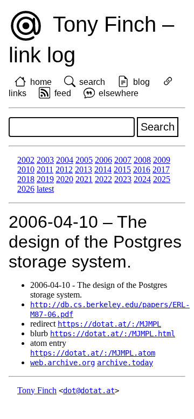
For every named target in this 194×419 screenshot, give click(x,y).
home (41, 81)
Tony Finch (37, 390)
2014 (103, 169)
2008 (142, 159)
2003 (45, 159)
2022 (103, 179)
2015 (122, 169)
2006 (103, 159)
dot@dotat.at (89, 390)
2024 (142, 179)
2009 (161, 159)
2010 (25, 169)
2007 (122, 159)
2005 (84, 159)
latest (45, 188)
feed (62, 93)
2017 (161, 169)
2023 (122, 179)
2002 (25, 159)
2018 (25, 179)
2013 (83, 169)
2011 (45, 169)
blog (141, 81)
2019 (45, 179)
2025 (161, 179)
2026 (25, 188)
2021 (84, 179)
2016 (141, 169)
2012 (64, 169)
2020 (64, 179)
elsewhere (118, 93)
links (17, 93)
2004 (64, 159)
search (92, 81)
